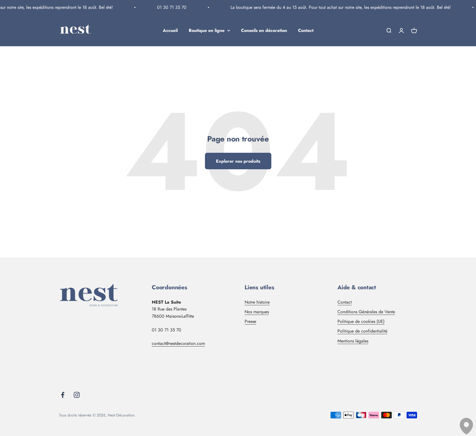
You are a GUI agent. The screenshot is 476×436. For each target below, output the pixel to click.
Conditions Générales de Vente (366, 312)
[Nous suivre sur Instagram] (76, 395)
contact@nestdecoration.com (178, 343)
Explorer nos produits (238, 161)
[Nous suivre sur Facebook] (62, 395)
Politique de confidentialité (362, 331)
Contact (305, 30)
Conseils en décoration (264, 30)
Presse (250, 321)
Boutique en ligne (207, 30)
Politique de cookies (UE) (361, 321)
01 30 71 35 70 (168, 7)
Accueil (170, 30)
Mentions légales (352, 341)
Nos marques (257, 312)
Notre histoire (257, 302)
